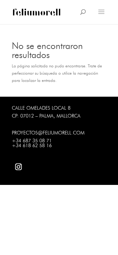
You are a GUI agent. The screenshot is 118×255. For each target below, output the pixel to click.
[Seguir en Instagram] (18, 166)
